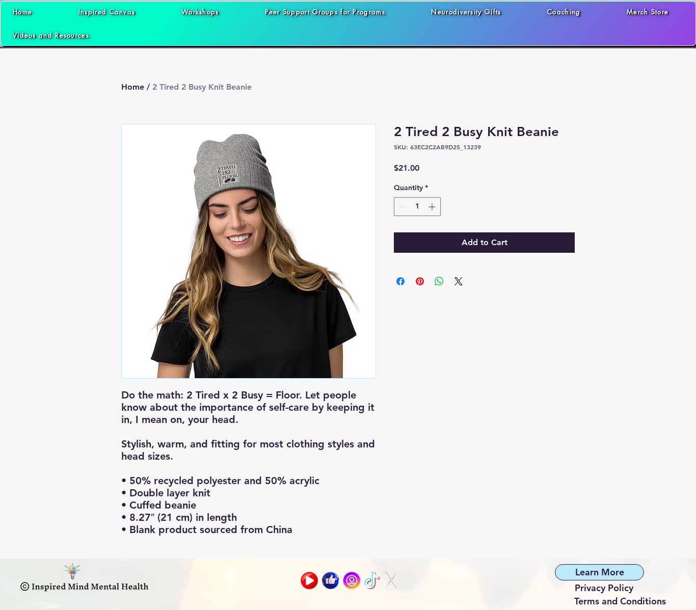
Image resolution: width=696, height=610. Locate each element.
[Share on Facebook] (400, 281)
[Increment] (432, 207)
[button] (348, 35)
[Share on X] (458, 281)
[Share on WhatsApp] (439, 281)
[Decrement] (401, 207)
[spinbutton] (417, 207)
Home (132, 87)
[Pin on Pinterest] (420, 281)
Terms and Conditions (620, 601)
